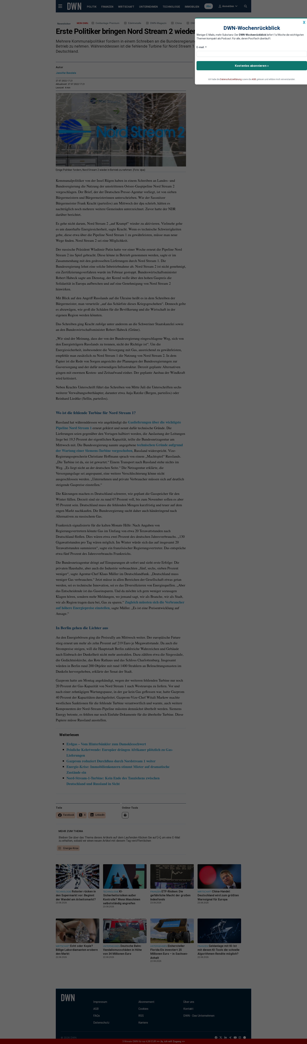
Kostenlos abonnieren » (252, 65)
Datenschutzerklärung (231, 79)
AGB (254, 79)
